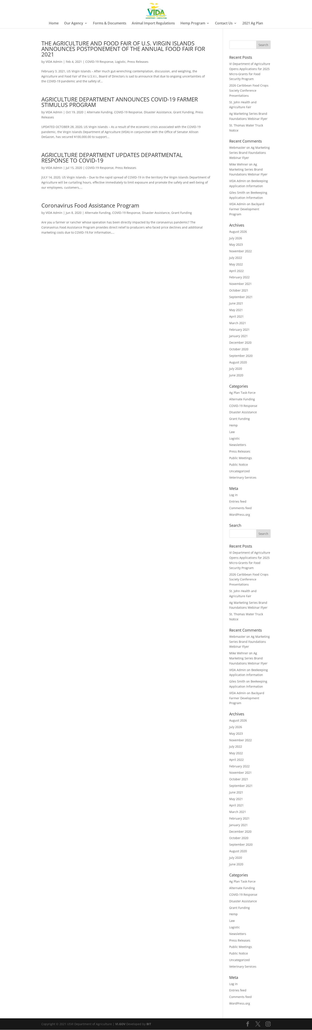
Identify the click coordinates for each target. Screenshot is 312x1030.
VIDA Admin (54, 62)
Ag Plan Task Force (242, 393)
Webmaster (237, 148)
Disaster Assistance (157, 112)
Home (54, 23)
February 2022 (239, 277)
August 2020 (238, 362)
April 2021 (236, 316)
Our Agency (73, 23)
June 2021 (236, 303)
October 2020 (238, 349)
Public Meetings (240, 458)
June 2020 (236, 375)
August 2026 (238, 232)
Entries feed (237, 501)
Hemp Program (192, 23)
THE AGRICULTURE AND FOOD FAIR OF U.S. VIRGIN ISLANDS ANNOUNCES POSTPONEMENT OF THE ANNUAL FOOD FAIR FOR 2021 (123, 48)
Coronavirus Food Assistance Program (90, 205)
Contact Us (224, 23)
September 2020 (241, 356)
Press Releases (137, 62)
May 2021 (236, 310)
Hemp (233, 425)
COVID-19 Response (99, 62)
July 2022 (235, 258)
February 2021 (239, 330)
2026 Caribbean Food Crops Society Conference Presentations (248, 90)
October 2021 (238, 290)
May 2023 (236, 244)
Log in (233, 495)
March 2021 (237, 323)
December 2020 (240, 343)
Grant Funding (183, 112)
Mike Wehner (238, 164)
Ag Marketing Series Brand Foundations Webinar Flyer (249, 153)
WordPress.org (239, 515)
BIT (148, 1024)
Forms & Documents (109, 23)
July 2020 (235, 369)
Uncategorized (239, 471)
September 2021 (241, 297)
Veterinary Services (242, 477)
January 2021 (238, 336)
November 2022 (240, 251)
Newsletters (237, 445)
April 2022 (236, 271)
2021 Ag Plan (252, 23)
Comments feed (240, 508)
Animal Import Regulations (153, 23)
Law (232, 432)
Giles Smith (237, 193)
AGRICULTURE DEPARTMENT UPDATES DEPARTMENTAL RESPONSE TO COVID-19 (112, 157)
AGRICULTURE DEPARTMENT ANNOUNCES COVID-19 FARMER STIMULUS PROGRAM (119, 102)
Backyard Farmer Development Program (246, 209)
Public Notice (238, 464)
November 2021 (240, 284)
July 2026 (235, 238)
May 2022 (236, 264)
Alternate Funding (99, 112)
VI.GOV (120, 1024)
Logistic (120, 62)
